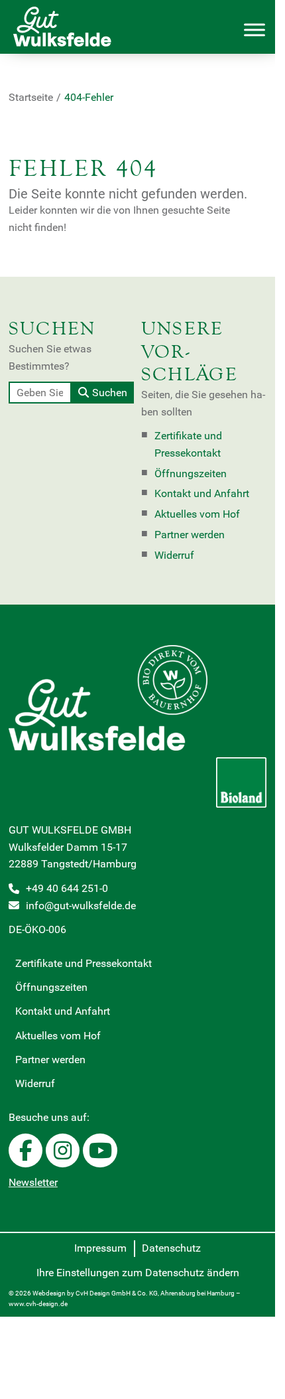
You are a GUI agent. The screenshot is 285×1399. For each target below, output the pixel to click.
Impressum (100, 1248)
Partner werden (189, 534)
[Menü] (254, 30)
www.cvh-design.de (38, 1303)
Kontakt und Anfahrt (201, 493)
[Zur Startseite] (73, 27)
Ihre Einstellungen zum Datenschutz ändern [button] (137, 1272)
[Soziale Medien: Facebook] (25, 1150)
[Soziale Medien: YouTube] (100, 1150)
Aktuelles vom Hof (197, 514)
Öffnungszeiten (190, 473)
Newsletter (33, 1182)
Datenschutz (171, 1248)
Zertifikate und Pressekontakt (188, 444)
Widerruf (174, 555)
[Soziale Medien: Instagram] (63, 1150)
